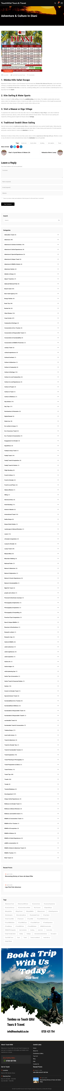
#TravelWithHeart (32, 926)
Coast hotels (8, 318)
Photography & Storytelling (11, 612)
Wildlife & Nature (9, 833)
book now (23, 143)
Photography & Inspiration (11, 607)
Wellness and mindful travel (12, 814)
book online (33, 143)
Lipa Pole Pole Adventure (13, 887)
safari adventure (9, 647)
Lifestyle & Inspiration (10, 539)
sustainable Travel (9, 720)
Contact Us (36, 1064)
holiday (21, 933)
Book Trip (7, 303)
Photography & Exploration (11, 603)
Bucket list (7, 308)
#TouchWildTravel (35, 922)
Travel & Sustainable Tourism (12, 750)
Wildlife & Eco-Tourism (10, 823)
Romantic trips (8, 637)
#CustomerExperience (49, 903)
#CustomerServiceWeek (24, 907)
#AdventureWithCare (23, 903)
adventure (25, 130)
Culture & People (9, 387)
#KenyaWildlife (30, 911)
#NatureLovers (41, 911)
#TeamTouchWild (9, 918)
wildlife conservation (10, 843)
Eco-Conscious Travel (10, 431)
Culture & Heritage (9, 372)
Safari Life (7, 661)
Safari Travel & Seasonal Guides (13, 681)
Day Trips (7, 406)
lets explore (51, 143)
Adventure (7, 240)
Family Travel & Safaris (10, 465)
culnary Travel (8, 347)
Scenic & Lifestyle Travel (11, 691)
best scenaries (23, 930)
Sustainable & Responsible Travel (13, 711)
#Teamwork (20, 918)
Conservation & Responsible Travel (14, 333)
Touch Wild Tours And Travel (18, 75)
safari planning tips (9, 671)
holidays (29, 933)
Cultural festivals (9, 357)
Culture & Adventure (10, 362)
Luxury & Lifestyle (9, 544)
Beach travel (7, 289)
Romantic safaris (9, 632)
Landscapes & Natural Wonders (13, 529)
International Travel (9, 514)
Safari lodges (8, 666)
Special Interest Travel (10, 696)
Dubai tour (7, 421)
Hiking (6, 495)
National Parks (8, 563)
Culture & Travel (8, 392)
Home (34, 1048)
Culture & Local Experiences (12, 382)
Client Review (8, 313)
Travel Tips (7, 774)
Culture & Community (10, 367)
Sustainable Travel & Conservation (14, 725)
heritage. (32, 116)
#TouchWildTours (22, 922)
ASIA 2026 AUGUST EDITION (40, 1072)
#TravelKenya (8, 926)
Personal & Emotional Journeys (13, 598)
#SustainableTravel (34, 915)
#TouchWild (30, 918)
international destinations (40, 933)
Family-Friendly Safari (10, 933)
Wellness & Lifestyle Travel (12, 804)
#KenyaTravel (19, 911)
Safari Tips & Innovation (11, 676)
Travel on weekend (35, 937)
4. (18, 122)
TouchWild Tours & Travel (13, 3)
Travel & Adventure (9, 740)
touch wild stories (9, 735)
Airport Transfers (9, 279)
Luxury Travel (8, 549)
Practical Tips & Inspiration (12, 617)
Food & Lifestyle (9, 480)
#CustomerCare (36, 903)
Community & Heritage (10, 323)
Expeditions (7, 446)
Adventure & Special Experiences (13, 254)
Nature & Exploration (10, 573)
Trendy (6, 784)
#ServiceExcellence (21, 915)
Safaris (6, 686)
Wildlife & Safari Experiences (12, 838)
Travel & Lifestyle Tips (10, 745)
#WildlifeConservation (45, 926)
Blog (34, 1058)
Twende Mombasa (9, 789)
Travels (6, 779)
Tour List (35, 1056)
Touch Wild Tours (9, 937)
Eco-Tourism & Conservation (12, 436)
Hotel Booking (8, 504)
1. (15, 80)
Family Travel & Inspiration (11, 460)
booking (42, 143)
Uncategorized (8, 71)
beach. (12, 89)
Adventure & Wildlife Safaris (12, 264)
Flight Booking (8, 470)
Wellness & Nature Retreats (12, 809)
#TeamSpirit (46, 915)
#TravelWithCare (20, 926)
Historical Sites (8, 500)
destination (32, 138)
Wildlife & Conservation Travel (12, 818)
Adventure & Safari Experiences (13, 249)
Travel (59, 143)
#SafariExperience (53, 911)
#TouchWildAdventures (42, 918)
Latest (6, 534)
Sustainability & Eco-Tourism (12, 701)
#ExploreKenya (48, 907)
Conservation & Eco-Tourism (12, 328)
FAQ (34, 1061)
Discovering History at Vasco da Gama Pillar (19, 876)
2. (15, 95)
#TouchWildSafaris (9, 922)
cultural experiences (10, 352)
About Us (35, 1051)
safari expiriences (9, 652)
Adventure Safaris (9, 269)
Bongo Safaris (8, 298)
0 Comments (31, 75)
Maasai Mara (8, 554)
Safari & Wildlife (9, 642)
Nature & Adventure (9, 568)
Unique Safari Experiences (11, 799)
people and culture (9, 593)
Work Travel (7, 858)
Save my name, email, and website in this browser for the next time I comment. (23, 198)
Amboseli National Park (10, 284)
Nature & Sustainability (10, 583)
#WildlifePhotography (10, 930)
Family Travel (8, 455)
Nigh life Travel (8, 588)
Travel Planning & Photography (13, 760)
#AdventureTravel (9, 903)
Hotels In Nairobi (9, 509)
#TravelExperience (47, 922)
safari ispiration (8, 657)
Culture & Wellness (9, 397)
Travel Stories (8, 769)
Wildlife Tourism (8, 853)
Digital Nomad (8, 416)
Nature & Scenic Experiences (12, 578)
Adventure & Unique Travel (11, 259)
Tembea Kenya (8, 730)
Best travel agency (9, 294)
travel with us (46, 937)
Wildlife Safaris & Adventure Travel (14, 848)
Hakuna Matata (8, 490)
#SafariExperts (8, 915)
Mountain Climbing (9, 558)
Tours (18, 937)
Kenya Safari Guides (10, 524)
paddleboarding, (29, 99)
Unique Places (8, 941)
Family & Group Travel (10, 451)
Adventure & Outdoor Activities (13, 244)
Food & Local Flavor (9, 485)
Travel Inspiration (9, 755)
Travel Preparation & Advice (12, 764)
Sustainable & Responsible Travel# (14, 715)
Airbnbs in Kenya (9, 274)
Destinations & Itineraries (11, 411)
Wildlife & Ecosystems (10, 828)
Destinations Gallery (38, 1053)
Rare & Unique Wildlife (10, 622)
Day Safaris (7, 401)
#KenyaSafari (8, 911)
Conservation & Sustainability (12, 338)
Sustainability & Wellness (11, 706)
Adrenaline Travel (9, 235)
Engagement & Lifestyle (11, 441)
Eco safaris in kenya (10, 426)
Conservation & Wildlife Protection (14, 343)
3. (16, 109)
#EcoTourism (37, 907)
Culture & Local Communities (12, 377)
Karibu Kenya (8, 519)
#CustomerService (9, 907)
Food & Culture (8, 475)
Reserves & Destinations (11, 627)
